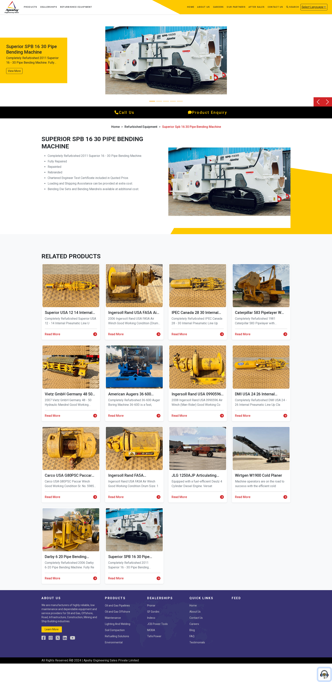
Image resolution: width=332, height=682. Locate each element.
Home (190, 7)
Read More (52, 334)
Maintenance (113, 617)
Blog (192, 630)
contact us (275, 7)
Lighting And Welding (117, 623)
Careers (218, 7)
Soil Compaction (115, 630)
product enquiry (209, 112)
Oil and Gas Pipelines (117, 605)
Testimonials (197, 642)
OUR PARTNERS (236, 7)
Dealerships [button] (48, 7)
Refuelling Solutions (117, 636)
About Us (195, 611)
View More (14, 70)
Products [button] (30, 7)
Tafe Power (154, 636)
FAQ (191, 636)
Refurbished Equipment (76, 7)
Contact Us (196, 617)
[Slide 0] (152, 101)
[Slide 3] (173, 101)
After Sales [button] (257, 7)
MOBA (151, 630)
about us (203, 7)
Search (294, 7)
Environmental (114, 642)
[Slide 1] (159, 101)
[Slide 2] (166, 101)
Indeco (151, 617)
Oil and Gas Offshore (117, 611)
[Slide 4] (180, 101)
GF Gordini (153, 611)
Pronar (151, 605)
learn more (52, 629)
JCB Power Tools (157, 623)
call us (126, 112)
